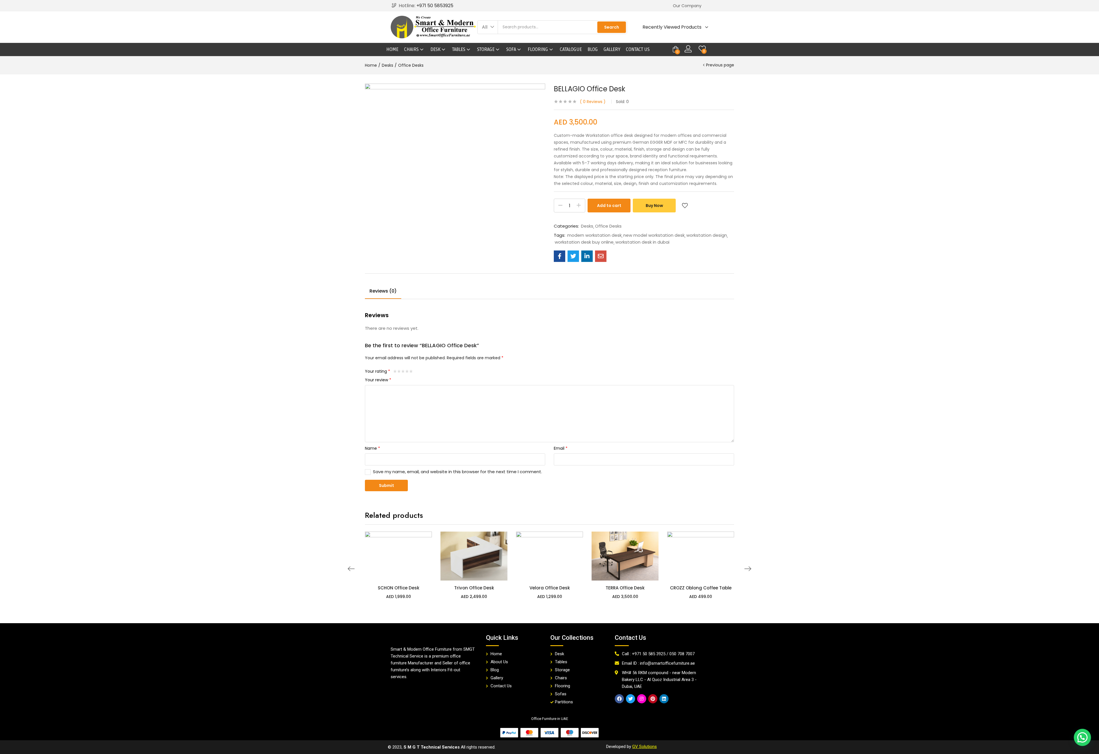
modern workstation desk (594, 235)
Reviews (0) (383, 291)
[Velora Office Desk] (549, 556)
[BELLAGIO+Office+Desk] (573, 256)
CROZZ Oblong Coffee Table (701, 588)
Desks (387, 65)
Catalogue (571, 49)
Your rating (377, 371)
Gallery (612, 49)
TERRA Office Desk (625, 588)
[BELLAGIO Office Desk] (559, 256)
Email (561, 448)
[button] (687, 6)
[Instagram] (641, 698)
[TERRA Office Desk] (625, 556)
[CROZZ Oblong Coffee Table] (700, 556)
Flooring (538, 49)
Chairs (412, 49)
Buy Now (654, 205)
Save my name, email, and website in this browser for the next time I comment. (457, 472)
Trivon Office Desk (474, 588)
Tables (459, 49)
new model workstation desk (654, 235)
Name (372, 448)
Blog (593, 49)
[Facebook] (619, 698)
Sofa (511, 49)
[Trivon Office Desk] (473, 556)
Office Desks (411, 65)
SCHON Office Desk (398, 588)
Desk (436, 49)
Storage (486, 49)
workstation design (706, 235)
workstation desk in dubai (642, 242)
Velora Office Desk (549, 588)
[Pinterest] (652, 698)
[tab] (383, 292)
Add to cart (609, 205)
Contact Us (638, 49)
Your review (378, 380)
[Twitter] (630, 698)
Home (392, 49)
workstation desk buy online (584, 242)
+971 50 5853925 (434, 5)
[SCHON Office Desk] (398, 556)
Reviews (592, 101)
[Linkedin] (664, 698)
